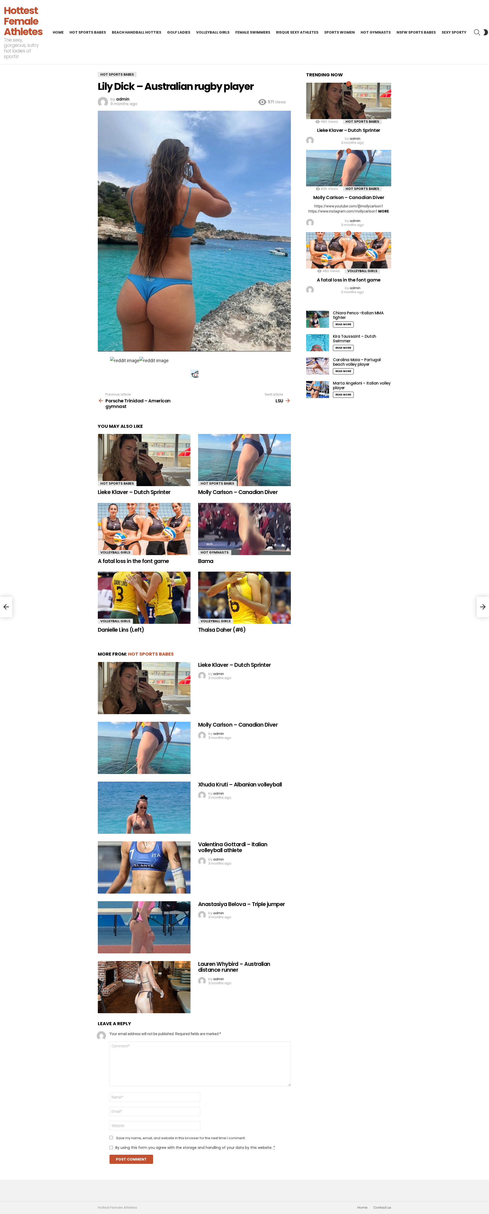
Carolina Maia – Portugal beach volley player (357, 362)
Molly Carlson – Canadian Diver (238, 492)
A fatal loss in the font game (133, 561)
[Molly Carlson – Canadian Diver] (244, 460)
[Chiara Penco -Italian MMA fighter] (317, 319)
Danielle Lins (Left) (121, 629)
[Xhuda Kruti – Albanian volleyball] (144, 808)
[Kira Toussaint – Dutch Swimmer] (317, 342)
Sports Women (339, 32)
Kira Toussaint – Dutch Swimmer (354, 339)
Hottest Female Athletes (23, 21)
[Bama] (244, 529)
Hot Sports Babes (88, 32)
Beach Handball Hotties (136, 32)
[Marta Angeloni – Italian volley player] (317, 389)
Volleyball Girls (212, 32)
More (383, 211)
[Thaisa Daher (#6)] (244, 598)
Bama (205, 561)
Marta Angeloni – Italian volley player (361, 385)
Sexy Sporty (454, 32)
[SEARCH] (477, 32)
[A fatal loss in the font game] (144, 529)
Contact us (382, 1208)
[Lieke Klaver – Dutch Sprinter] (144, 460)
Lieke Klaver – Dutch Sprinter (134, 492)
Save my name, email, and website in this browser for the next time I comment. (181, 1138)
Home (58, 32)
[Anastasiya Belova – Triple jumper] (144, 927)
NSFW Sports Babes (416, 32)
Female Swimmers (252, 32)
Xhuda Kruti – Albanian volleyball (240, 784)
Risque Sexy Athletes (297, 32)
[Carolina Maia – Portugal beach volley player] (317, 366)
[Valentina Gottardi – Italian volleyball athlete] (144, 867)
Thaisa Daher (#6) (222, 629)
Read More (343, 324)
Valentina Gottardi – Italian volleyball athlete (232, 847)
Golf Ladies (178, 32)
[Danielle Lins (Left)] (144, 598)
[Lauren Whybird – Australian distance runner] (144, 987)
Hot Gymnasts (376, 32)
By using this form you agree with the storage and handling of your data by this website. (195, 1148)
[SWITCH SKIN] (486, 32)
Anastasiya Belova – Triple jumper (241, 904)
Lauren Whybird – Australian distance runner (234, 967)
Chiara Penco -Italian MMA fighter (358, 315)
